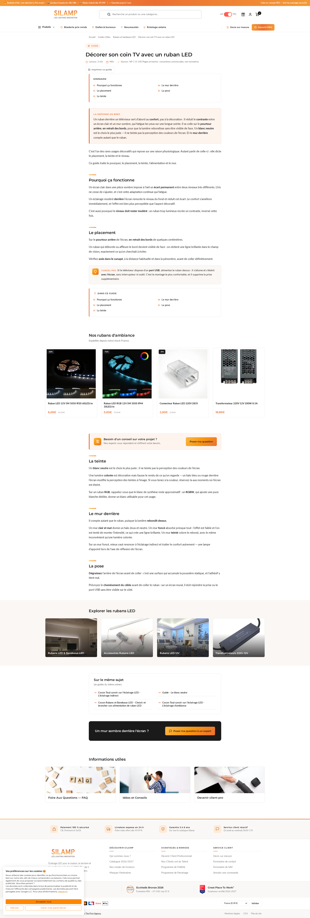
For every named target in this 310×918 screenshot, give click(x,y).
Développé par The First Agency (86, 914)
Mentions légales (232, 914)
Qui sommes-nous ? (120, 856)
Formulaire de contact (224, 861)
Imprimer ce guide (102, 69)
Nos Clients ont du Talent (174, 861)
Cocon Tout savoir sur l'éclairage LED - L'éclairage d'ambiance (183, 704)
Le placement (104, 91)
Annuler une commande (225, 873)
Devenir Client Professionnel (176, 856)
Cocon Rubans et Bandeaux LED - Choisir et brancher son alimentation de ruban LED (122, 704)
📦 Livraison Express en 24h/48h (62, 3)
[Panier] (257, 14)
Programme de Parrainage (174, 873)
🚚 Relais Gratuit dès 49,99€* (93, 3)
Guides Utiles (104, 37)
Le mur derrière (170, 85)
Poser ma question (201, 441)
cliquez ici (62, 891)
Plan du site (256, 914)
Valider (255, 903)
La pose (166, 91)
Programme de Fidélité (173, 867)
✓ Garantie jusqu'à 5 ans (120, 3)
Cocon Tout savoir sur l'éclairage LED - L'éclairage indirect (119, 694)
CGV (245, 914)
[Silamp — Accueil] (63, 853)
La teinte (101, 96)
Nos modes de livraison (121, 867)
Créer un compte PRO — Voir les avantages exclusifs (284, 3)
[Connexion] (250, 14)
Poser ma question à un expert (192, 731)
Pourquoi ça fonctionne (109, 85)
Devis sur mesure (222, 856)
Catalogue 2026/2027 (121, 861)
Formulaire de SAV (223, 867)
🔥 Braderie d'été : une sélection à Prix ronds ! (24, 3)
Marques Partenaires (120, 873)
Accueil (92, 37)
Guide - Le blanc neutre (174, 692)
